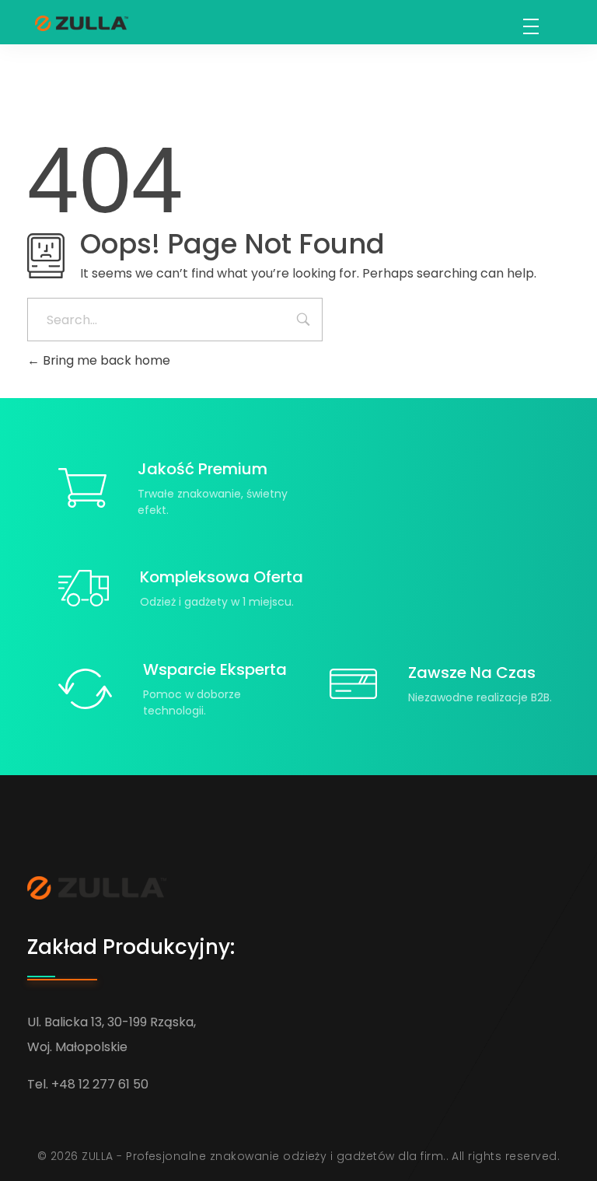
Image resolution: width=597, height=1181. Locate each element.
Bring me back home (105, 360)
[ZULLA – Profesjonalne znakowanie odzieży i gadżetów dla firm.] (81, 23)
